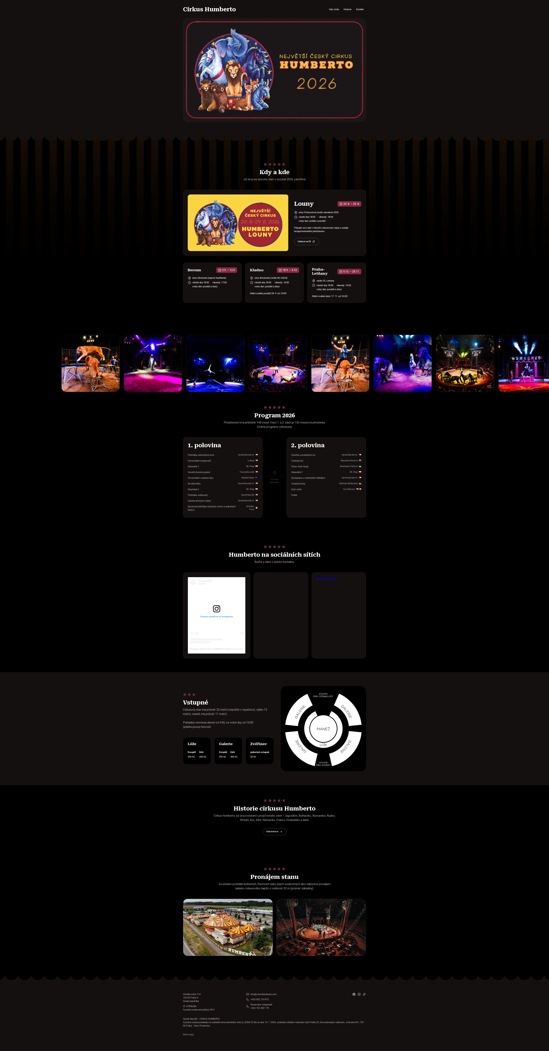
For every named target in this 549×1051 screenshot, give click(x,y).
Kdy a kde (334, 9)
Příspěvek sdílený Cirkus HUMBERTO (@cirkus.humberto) (216, 649)
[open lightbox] (33, 363)
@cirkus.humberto (326, 578)
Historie (348, 9)
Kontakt (360, 9)
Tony (192, 1035)
